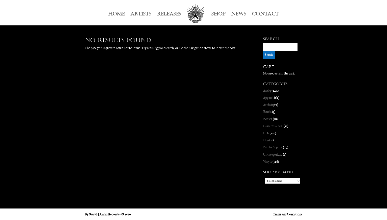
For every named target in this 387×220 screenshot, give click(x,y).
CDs (266, 133)
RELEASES (169, 15)
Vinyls (267, 161)
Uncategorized (272, 154)
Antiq (267, 90)
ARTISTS (140, 15)
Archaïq (268, 105)
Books (267, 112)
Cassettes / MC (273, 126)
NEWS (238, 15)
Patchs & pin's (272, 147)
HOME (116, 15)
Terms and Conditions (287, 214)
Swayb (93, 214)
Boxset (267, 119)
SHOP (218, 15)
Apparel (268, 98)
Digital (268, 140)
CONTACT (265, 15)
